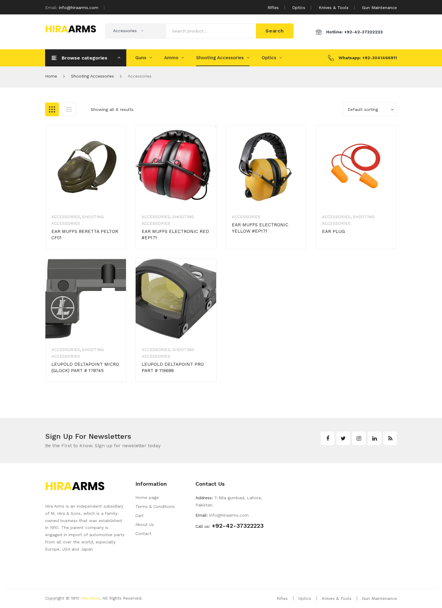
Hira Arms (90, 598)
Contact (143, 533)
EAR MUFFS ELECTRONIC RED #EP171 (175, 234)
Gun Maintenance (379, 7)
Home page (147, 497)
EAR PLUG (333, 231)
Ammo (171, 57)
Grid (52, 109)
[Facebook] (327, 438)
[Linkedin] (374, 438)
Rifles (273, 7)
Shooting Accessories (220, 57)
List (69, 109)
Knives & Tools (333, 7)
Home (51, 76)
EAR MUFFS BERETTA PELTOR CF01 (84, 234)
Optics (298, 7)
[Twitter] (343, 438)
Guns (140, 57)
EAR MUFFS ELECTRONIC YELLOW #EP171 (260, 228)
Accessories (65, 217)
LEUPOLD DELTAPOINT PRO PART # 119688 (173, 367)
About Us (144, 524)
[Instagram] (359, 438)
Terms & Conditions (155, 506)
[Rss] (390, 438)
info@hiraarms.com (78, 7)
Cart (139, 515)
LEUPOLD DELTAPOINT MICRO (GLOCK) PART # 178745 (85, 367)
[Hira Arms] (70, 28)
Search (275, 31)
